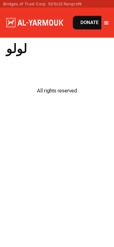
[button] (106, 23)
